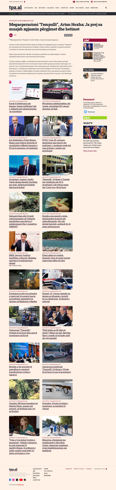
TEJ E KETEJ (80, 7)
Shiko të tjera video (90, 151)
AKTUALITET (28, 7)
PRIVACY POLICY (79, 469)
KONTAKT (69, 469)
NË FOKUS (42, 7)
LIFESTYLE (64, 7)
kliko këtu (96, 106)
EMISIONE (94, 7)
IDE (36, 7)
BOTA (57, 7)
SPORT (72, 7)
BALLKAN (50, 7)
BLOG (87, 7)
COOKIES (89, 469)
